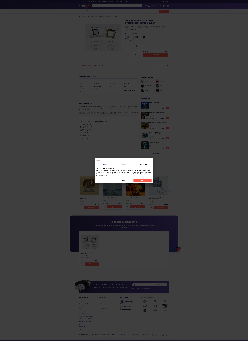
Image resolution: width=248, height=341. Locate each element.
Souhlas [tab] (104, 164)
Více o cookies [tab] (143, 164)
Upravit (123, 180)
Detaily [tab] (124, 164)
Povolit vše (142, 180)
